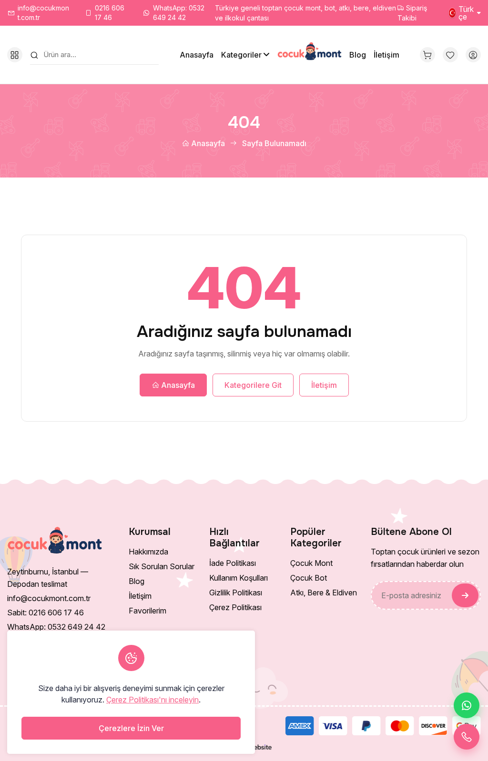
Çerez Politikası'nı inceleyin (152, 699)
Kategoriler (241, 54)
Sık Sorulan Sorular (161, 566)
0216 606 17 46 (109, 12)
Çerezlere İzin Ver (131, 728)
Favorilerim (147, 610)
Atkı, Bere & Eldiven (323, 592)
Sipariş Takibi (412, 13)
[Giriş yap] (473, 54)
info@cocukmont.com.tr (43, 12)
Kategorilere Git (253, 385)
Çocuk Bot (308, 578)
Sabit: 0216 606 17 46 (45, 612)
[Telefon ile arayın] (466, 737)
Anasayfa (197, 54)
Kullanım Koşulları (238, 578)
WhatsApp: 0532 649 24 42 (178, 12)
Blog (357, 54)
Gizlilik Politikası (235, 592)
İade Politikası (232, 563)
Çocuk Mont (311, 563)
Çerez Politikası (235, 607)
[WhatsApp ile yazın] (466, 705)
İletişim (386, 54)
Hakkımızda (148, 551)
